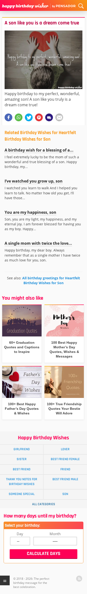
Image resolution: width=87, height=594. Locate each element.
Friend (65, 469)
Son (65, 494)
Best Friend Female (65, 459)
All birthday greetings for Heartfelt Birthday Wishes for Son (51, 280)
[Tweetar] (29, 117)
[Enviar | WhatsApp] (18, 117)
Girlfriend (22, 449)
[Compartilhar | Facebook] (8, 117)
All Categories (43, 504)
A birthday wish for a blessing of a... (39, 150)
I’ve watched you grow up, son (34, 181)
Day (20, 533)
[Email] (59, 117)
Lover (65, 449)
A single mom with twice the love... (38, 243)
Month (55, 533)
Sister (22, 459)
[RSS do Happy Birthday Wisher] (79, 579)
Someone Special (22, 494)
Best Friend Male (65, 479)
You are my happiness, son (30, 212)
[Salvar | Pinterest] (39, 117)
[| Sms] (49, 117)
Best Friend (21, 469)
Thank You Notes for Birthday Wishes (21, 481)
